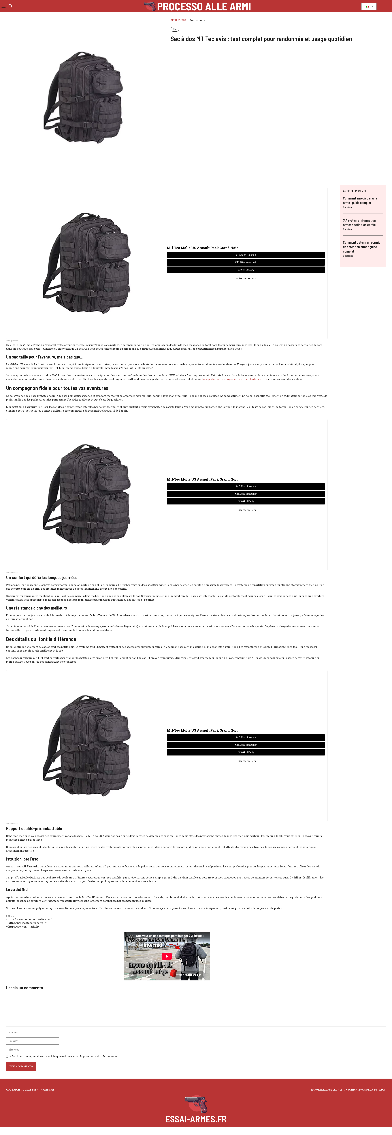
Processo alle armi (204, 6)
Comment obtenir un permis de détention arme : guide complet (361, 246)
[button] (10, 6)
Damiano (348, 207)
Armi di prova (197, 20)
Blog (175, 29)
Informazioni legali (326, 1089)
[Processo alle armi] (150, 6)
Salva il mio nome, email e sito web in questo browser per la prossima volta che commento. (65, 1056)
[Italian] (368, 7)
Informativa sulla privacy (365, 1089)
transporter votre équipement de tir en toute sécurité (234, 379)
